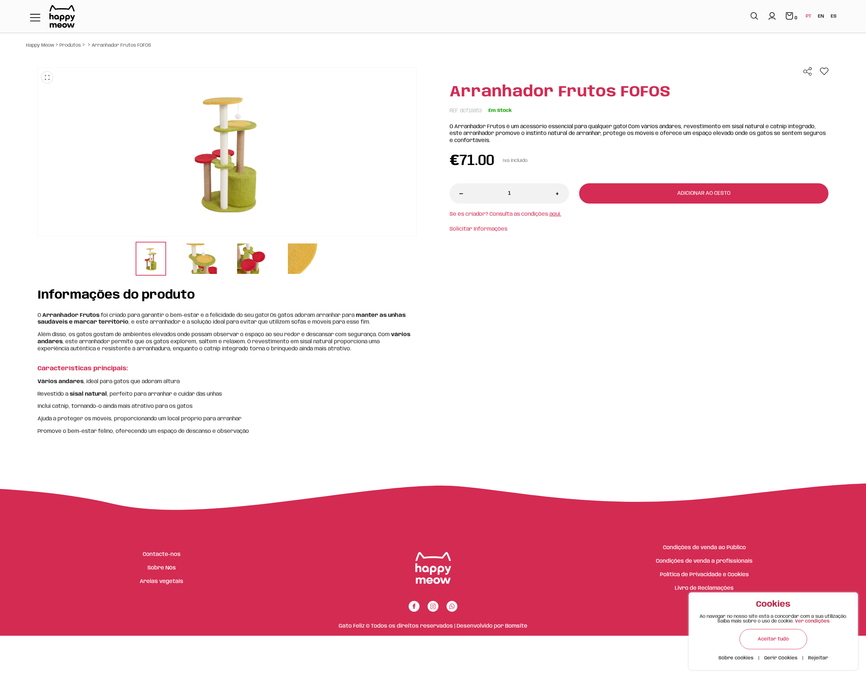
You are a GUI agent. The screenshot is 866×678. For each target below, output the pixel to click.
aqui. (555, 214)
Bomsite (516, 626)
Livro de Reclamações (704, 588)
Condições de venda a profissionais (704, 561)
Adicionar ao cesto (703, 193)
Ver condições (812, 621)
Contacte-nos (162, 554)
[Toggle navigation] (35, 18)
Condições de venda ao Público (704, 548)
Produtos (70, 45)
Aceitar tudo (773, 639)
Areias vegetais (161, 581)
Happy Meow (40, 45)
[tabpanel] (151, 259)
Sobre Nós (161, 568)
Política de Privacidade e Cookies (704, 575)
